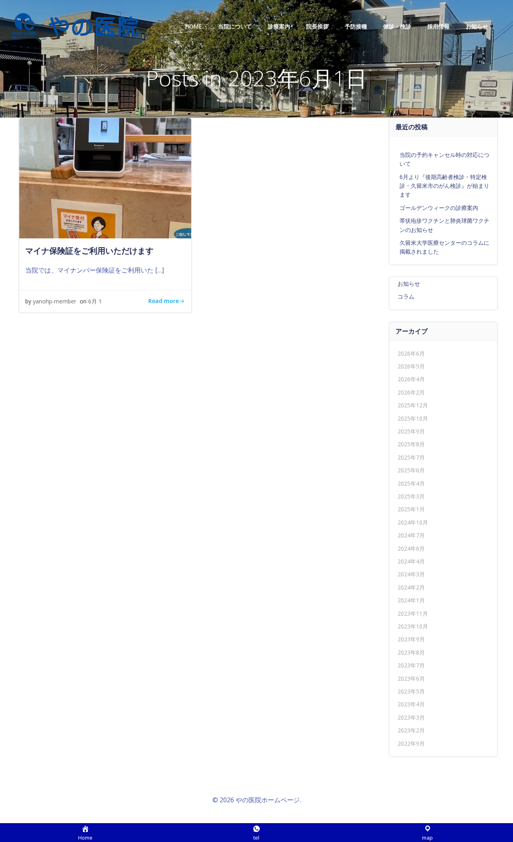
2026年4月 (411, 379)
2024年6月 (411, 548)
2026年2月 (411, 392)
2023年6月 (411, 678)
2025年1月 (411, 509)
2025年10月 (413, 418)
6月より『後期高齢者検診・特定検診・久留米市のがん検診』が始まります (444, 186)
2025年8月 (411, 444)
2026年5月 (411, 366)
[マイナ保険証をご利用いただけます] (105, 177)
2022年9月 (411, 743)
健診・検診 (397, 26)
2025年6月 (411, 470)
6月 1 (95, 301)
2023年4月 (411, 704)
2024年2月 (411, 587)
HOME (193, 26)
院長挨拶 (317, 26)
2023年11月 (413, 613)
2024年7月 (411, 535)
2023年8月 (411, 652)
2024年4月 (411, 561)
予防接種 (356, 26)
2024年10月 (413, 522)
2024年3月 (411, 574)
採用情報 (438, 26)
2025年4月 (411, 483)
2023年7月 (411, 665)
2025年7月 (411, 457)
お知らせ (477, 26)
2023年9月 (411, 639)
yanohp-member (54, 301)
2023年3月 (411, 717)
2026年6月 (411, 353)
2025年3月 (411, 496)
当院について (235, 26)
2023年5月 (411, 691)
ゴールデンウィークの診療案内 (439, 208)
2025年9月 (411, 431)
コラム (406, 296)
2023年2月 (411, 730)
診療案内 (279, 26)
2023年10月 (413, 626)
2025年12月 (413, 405)
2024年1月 (411, 600)
